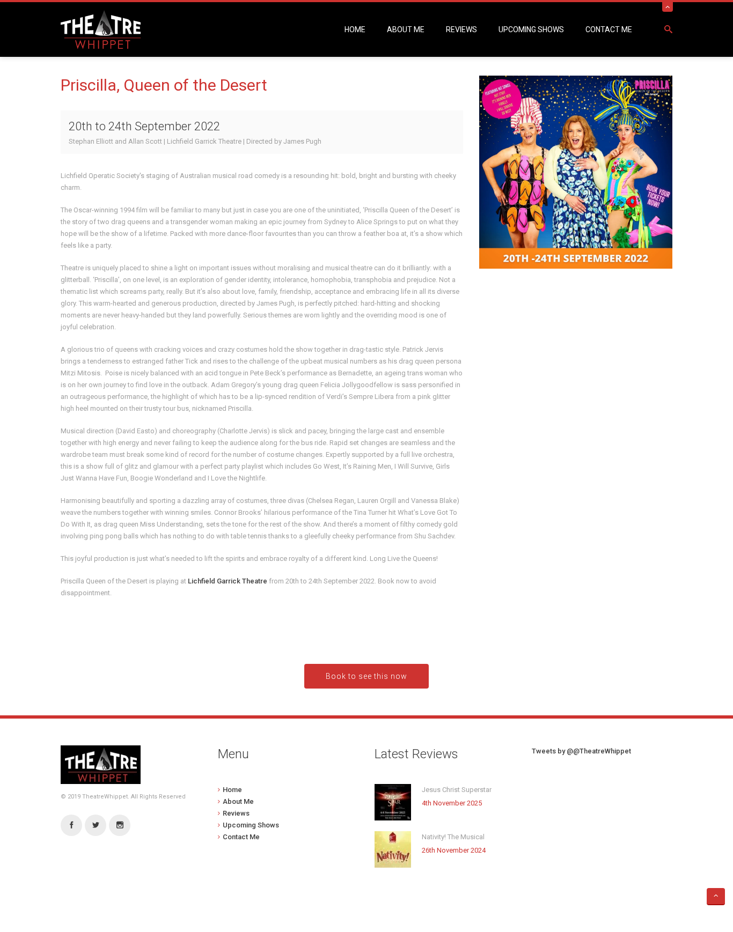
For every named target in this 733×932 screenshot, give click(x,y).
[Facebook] (71, 826)
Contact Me (608, 29)
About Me (405, 29)
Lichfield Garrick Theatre (227, 581)
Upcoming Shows (531, 29)
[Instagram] (119, 826)
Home (354, 29)
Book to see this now (366, 676)
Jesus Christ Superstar (457, 790)
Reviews (461, 29)
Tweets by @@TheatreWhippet (581, 751)
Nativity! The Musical (453, 837)
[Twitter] (95, 826)
